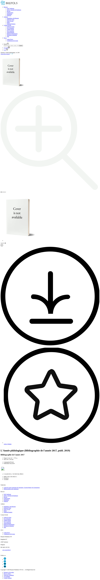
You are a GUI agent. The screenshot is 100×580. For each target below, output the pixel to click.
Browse (6, 7)
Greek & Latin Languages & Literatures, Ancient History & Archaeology (22, 487)
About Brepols (10, 32)
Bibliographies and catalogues (11, 489)
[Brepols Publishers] (9, 4)
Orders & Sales (10, 26)
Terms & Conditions (9, 575)
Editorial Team (10, 19)
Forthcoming (10, 12)
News (5, 38)
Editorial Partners (11, 24)
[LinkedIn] (5, 567)
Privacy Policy (7, 573)
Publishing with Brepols (13, 18)
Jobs (8, 36)
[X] (5, 562)
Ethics (8, 22)
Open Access (10, 21)
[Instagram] (5, 564)
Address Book (10, 29)
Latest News (10, 39)
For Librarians (10, 28)
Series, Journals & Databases (14, 10)
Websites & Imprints (12, 35)
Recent (8, 11)
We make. (9, 572)
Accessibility (7, 576)
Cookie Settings (8, 578)
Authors (6, 17)
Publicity (9, 15)
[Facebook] (5, 559)
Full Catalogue (10, 8)
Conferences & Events (12, 40)
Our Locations (10, 31)
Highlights (9, 14)
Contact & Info (7, 25)
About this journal (5, 54)
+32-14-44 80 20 (6, 550)
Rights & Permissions (12, 33)
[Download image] (50, 345)
